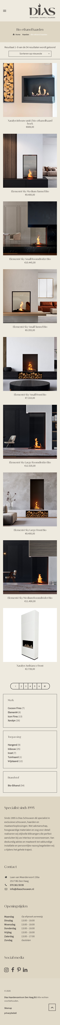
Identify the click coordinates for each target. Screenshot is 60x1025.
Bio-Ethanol (14, 785)
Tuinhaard (13, 757)
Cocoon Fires (14, 708)
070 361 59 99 (17, 885)
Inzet (10, 753)
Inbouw (12, 749)
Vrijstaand (13, 761)
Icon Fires (13, 716)
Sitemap (8, 1008)
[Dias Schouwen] (42, 10)
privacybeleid (10, 1013)
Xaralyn (12, 720)
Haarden (25, 34)
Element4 (13, 712)
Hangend (12, 745)
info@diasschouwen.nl (22, 889)
